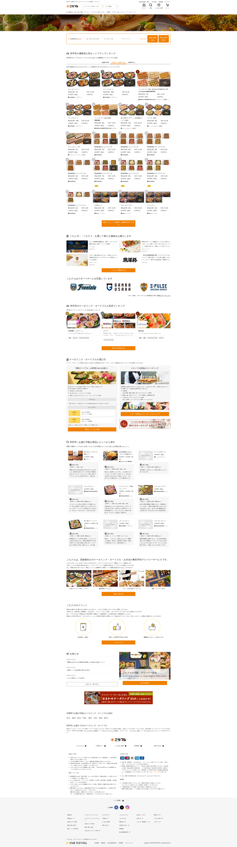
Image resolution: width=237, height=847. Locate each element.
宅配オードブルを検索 (92, 429)
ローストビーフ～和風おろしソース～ (126, 487)
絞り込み (144, 39)
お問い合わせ (158, 746)
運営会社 (121, 821)
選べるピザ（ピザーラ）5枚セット (91, 453)
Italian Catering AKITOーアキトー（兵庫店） (92, 491)
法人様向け (154, 2)
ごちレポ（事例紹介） (142, 821)
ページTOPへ (117, 800)
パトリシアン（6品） (135, 730)
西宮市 (106, 718)
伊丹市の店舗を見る (118, 348)
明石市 (79, 718)
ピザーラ (88, 459)
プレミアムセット (124, 521)
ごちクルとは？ (118, 642)
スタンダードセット (160, 521)
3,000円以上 (131, 62)
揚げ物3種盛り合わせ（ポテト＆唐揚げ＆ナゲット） (126, 453)
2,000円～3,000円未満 (118, 62)
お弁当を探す (144, 683)
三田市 (95, 718)
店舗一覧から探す (71, 825)
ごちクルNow (157, 818)
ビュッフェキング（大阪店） (91, 730)
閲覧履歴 (161, 2)
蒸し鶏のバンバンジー (90, 521)
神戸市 (68, 718)
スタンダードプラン (160, 486)
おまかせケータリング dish (91, 830)
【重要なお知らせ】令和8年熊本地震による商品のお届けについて (85, 662)
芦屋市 (84, 718)
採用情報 (121, 843)
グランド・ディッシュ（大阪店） (110, 730)
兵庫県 (108, 12)
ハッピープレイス (160, 457)
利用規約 (137, 746)
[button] (152, 39)
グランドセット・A (148, 730)
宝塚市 (101, 718)
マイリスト (167, 2)
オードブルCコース (160, 452)
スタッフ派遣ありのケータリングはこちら (144, 414)
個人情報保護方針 (123, 832)
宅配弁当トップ (71, 818)
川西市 (90, 718)
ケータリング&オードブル (98, 12)
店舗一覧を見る (118, 594)
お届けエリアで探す (72, 821)
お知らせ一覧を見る (92, 684)
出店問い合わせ (123, 825)
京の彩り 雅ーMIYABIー (127, 461)
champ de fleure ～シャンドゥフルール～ (127, 496)
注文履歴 (91, 780)
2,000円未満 (105, 62)
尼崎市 (74, 718)
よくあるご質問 (119, 746)
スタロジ (156, 821)
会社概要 (96, 843)
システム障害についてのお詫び (75, 678)
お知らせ (139, 818)
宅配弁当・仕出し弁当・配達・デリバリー (78, 12)
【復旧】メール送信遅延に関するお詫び (78, 670)
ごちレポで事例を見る (118, 270)
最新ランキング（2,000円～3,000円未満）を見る (118, 223)
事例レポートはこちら (164, 295)
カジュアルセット (89, 486)
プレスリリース (129, 843)
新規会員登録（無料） (144, 2)
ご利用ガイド (99, 746)
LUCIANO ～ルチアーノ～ (127, 526)
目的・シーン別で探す (72, 828)
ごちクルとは (80, 746)
